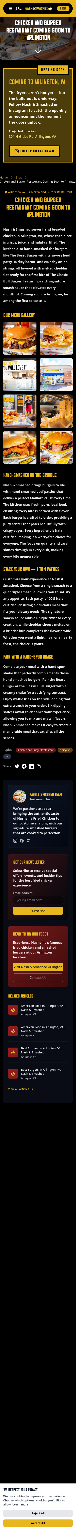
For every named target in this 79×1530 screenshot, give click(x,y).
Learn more (20, 1504)
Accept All (38, 1523)
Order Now (38, 807)
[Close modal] (66, 709)
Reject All (38, 1513)
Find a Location (38, 819)
